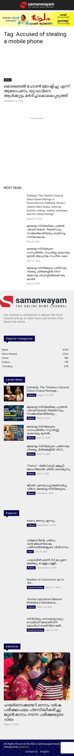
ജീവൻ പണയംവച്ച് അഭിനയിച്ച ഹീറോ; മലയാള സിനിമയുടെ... (47, 487)
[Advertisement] (37, 144)
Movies (31, 418)
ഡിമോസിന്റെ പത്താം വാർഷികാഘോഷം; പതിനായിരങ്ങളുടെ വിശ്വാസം (47, 543)
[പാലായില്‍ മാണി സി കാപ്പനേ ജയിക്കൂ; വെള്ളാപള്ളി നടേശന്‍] (14, 566)
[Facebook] (6, 329)
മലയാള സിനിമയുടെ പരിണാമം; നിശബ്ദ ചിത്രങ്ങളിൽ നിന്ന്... (48, 447)
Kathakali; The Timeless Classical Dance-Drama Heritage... (48, 388)
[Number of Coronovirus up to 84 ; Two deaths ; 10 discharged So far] (14, 586)
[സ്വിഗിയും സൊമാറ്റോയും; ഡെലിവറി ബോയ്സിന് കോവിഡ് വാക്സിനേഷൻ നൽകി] (14, 625)
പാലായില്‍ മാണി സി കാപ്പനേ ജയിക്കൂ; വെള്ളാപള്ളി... (46, 561)
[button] (6, 5)
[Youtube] (22, 329)
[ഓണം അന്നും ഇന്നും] (14, 527)
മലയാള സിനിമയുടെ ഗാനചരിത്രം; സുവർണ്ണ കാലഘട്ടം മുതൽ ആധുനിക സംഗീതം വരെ (48, 252)
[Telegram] (11, 329)
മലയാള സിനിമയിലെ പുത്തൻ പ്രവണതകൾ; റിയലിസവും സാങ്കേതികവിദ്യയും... (47, 410)
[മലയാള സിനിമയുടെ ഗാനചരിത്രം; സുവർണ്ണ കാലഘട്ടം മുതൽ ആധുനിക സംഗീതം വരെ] (14, 254)
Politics (31, 567)
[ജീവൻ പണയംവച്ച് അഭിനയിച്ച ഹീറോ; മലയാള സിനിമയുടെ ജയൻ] (14, 492)
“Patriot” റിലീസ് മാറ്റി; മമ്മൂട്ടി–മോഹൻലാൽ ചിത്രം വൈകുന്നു (48, 467)
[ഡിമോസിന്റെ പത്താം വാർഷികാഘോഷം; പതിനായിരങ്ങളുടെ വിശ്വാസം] (14, 547)
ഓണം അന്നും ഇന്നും (41, 520)
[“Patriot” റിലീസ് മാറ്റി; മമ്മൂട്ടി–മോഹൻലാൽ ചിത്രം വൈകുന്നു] (14, 472)
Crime (7, 79)
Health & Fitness (35, 587)
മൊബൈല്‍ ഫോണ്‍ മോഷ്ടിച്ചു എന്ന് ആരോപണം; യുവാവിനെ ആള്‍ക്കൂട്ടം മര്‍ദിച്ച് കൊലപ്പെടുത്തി (37, 91)
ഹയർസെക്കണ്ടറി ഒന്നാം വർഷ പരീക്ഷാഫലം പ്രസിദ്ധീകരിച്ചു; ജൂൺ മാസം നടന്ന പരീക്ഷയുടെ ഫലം (33, 712)
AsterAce (24, 746)
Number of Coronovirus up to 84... (45, 581)
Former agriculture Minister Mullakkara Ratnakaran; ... (44, 600)
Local (30, 551)
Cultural (31, 395)
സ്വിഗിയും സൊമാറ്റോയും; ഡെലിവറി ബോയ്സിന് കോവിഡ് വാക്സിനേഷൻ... (45, 622)
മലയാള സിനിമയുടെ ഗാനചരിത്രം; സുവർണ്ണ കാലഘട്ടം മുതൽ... (43, 430)
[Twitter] (17, 329)
